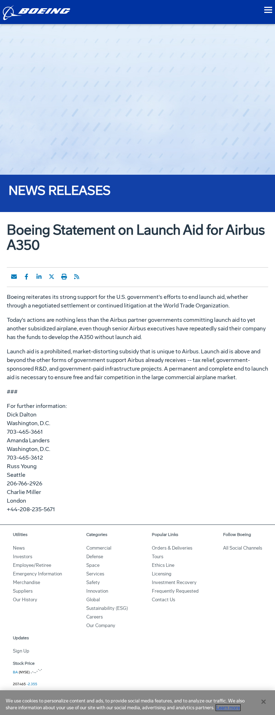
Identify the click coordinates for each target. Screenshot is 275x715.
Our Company (100, 625)
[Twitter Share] (51, 276)
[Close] (263, 702)
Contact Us (163, 599)
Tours (157, 556)
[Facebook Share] (26, 276)
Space (93, 565)
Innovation (97, 591)
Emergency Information (37, 574)
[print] (64, 276)
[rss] (76, 276)
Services (95, 574)
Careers (94, 617)
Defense (94, 556)
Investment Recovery (174, 582)
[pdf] (89, 276)
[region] (137, 702)
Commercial (98, 548)
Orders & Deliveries (172, 548)
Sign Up (21, 651)
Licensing (162, 574)
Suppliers (23, 591)
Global (93, 599)
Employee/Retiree (32, 565)
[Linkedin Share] (39, 276)
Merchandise (26, 582)
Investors (22, 556)
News (19, 548)
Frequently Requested (175, 591)
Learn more (228, 707)
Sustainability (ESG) (107, 608)
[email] (14, 276)
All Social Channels (242, 548)
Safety (93, 582)
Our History (25, 599)
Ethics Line (163, 565)
